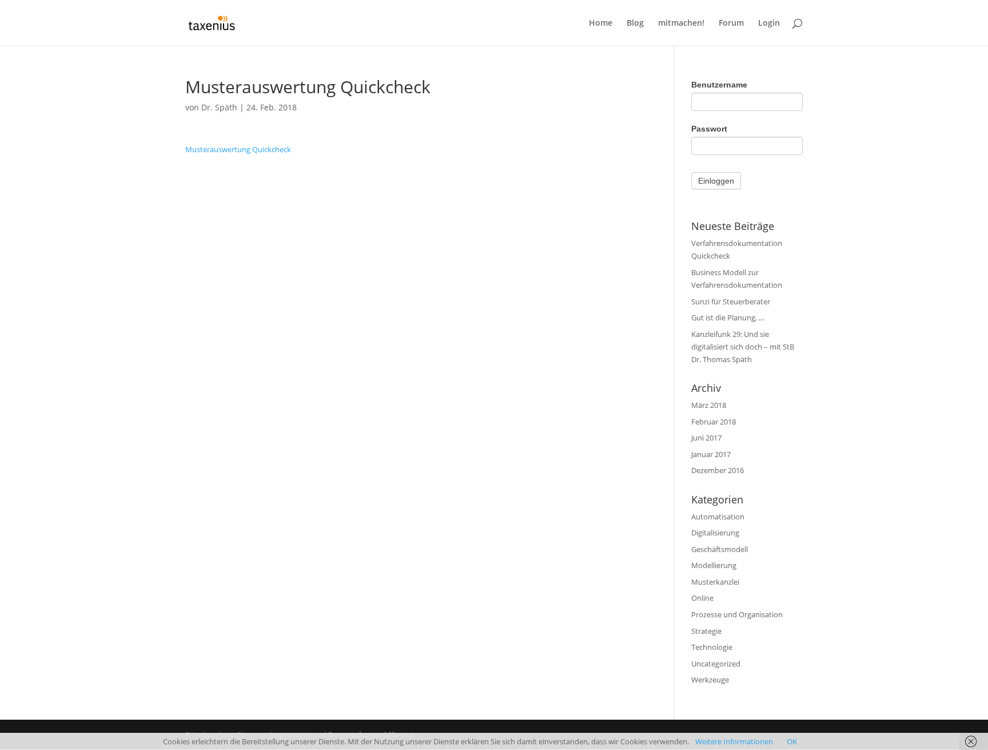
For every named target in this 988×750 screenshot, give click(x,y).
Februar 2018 (713, 421)
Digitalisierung (715, 532)
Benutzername (719, 84)
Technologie (711, 647)
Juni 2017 (706, 437)
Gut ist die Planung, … (727, 317)
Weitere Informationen (734, 741)
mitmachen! (681, 23)
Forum (731, 23)
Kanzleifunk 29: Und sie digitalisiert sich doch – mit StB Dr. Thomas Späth (742, 346)
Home (600, 23)
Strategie (706, 631)
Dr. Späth (219, 107)
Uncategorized (715, 663)
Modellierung (713, 565)
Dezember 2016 (717, 470)
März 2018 (708, 405)
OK (792, 741)
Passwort (709, 128)
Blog (635, 23)
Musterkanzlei (715, 582)
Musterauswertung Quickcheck (238, 149)
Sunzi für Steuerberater (730, 301)
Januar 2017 (711, 454)
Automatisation (717, 516)
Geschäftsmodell (719, 549)
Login (769, 23)
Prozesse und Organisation (737, 614)
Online (702, 598)
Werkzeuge (710, 679)
